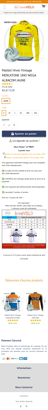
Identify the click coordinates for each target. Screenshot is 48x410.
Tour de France (35, 154)
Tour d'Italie (34, 157)
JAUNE (5, 101)
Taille (4, 107)
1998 (43, 154)
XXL (28, 113)
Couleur (5, 95)
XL (21, 113)
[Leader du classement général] (15, 154)
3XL (35, 113)
